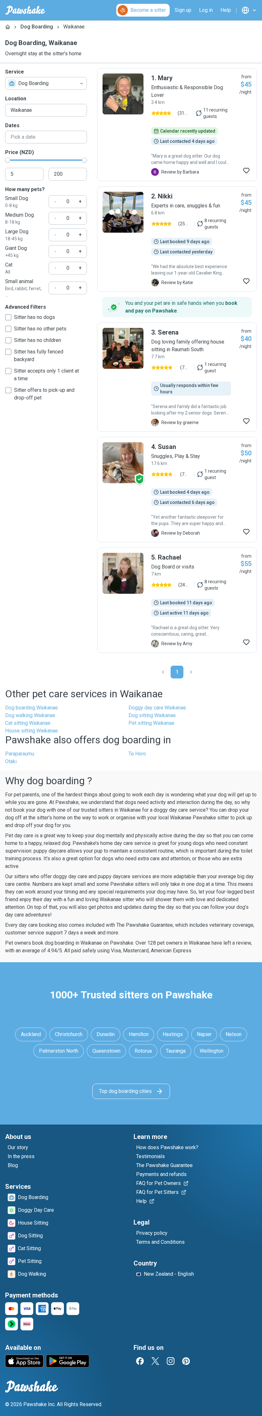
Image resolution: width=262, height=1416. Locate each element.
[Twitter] (155, 1361)
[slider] (7, 160)
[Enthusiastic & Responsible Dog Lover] (177, 124)
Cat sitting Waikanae (27, 723)
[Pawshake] (25, 10)
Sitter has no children (37, 340)
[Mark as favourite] (246, 170)
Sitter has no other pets (40, 329)
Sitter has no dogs (34, 317)
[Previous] (163, 672)
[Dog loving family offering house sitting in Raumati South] (177, 377)
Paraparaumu (19, 754)
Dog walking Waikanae (30, 715)
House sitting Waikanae (31, 731)
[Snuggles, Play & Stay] (177, 489)
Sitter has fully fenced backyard (38, 355)
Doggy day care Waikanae (157, 708)
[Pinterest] (186, 1361)
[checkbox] (8, 317)
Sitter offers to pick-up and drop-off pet (44, 394)
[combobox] (46, 83)
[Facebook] (140, 1361)
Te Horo (137, 754)
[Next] (191, 672)
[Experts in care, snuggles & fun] (177, 239)
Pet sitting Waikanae (151, 723)
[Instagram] (170, 1361)
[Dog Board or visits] (177, 600)
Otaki (11, 761)
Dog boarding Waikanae (31, 708)
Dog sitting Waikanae (152, 715)
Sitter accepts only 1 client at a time (46, 375)
